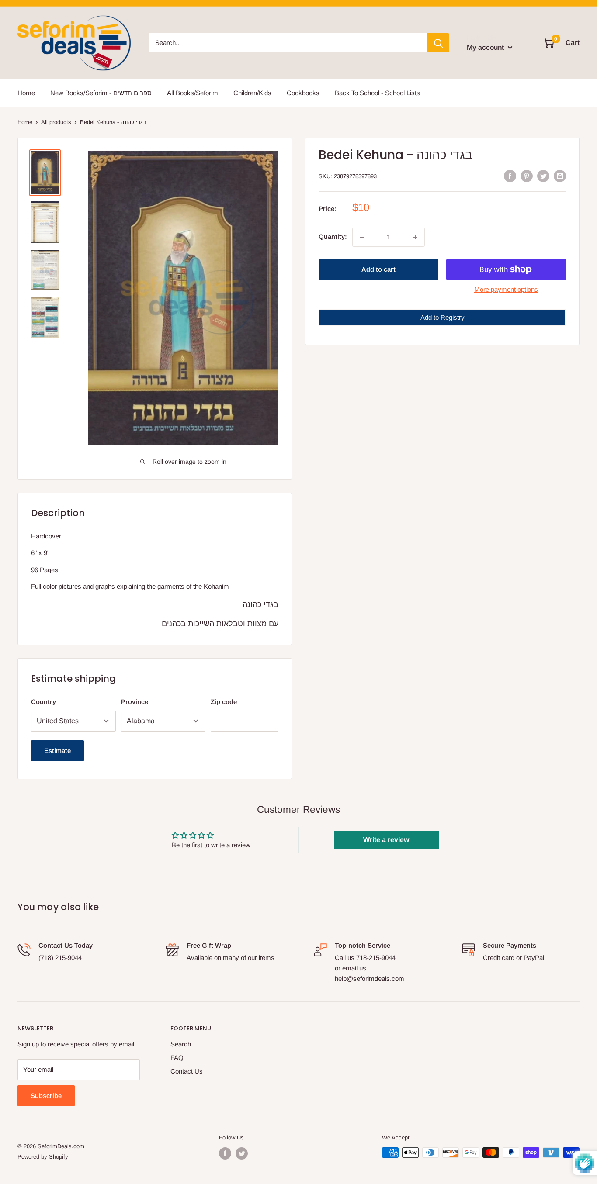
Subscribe (46, 1095)
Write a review (386, 839)
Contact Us (186, 1071)
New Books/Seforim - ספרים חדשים (101, 93)
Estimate (57, 750)
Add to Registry (442, 317)
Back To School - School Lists (377, 93)
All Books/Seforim (192, 93)
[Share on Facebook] (510, 175)
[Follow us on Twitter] (242, 1153)
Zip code (224, 701)
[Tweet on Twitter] (543, 175)
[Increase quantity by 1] (415, 237)
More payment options (506, 289)
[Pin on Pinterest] (527, 175)
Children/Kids (252, 93)
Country (43, 701)
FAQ (177, 1057)
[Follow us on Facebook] (225, 1153)
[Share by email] (560, 175)
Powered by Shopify (42, 1156)
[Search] (438, 42)
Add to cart (378, 269)
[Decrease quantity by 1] (362, 237)
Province (134, 701)
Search (180, 1044)
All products (56, 122)
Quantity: (333, 237)
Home (26, 93)
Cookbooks (303, 93)
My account (486, 47)
